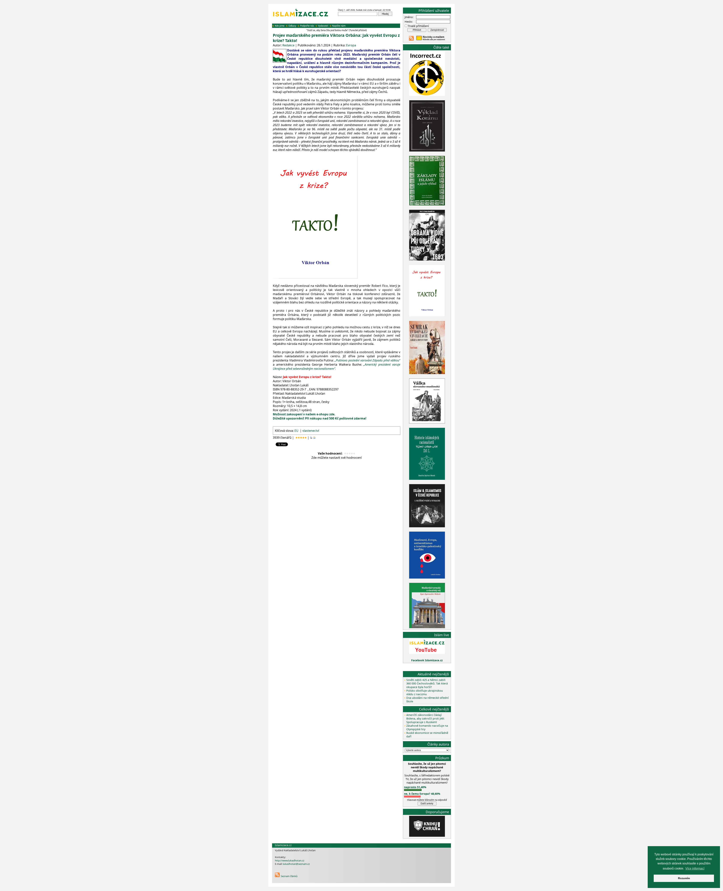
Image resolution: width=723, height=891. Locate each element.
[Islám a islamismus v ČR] (427, 526)
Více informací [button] (694, 868)
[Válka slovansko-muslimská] (427, 422)
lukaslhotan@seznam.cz (296, 864)
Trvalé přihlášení (418, 26)
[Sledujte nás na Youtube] (427, 653)
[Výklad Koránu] (427, 150)
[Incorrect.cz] (427, 95)
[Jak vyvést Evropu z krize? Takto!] (427, 316)
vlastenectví (310, 431)
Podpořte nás (307, 25)
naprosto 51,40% (415, 787)
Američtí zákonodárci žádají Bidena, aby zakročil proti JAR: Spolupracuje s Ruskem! (425, 718)
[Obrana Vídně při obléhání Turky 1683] (427, 259)
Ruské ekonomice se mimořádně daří (427, 734)
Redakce (288, 45)
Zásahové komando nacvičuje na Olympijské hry (427, 727)
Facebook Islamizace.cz (427, 660)
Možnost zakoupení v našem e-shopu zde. (304, 414)
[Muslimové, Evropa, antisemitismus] (427, 577)
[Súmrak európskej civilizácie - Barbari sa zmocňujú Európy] (427, 373)
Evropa (351, 45)
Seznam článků (289, 876)
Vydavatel (323, 25)
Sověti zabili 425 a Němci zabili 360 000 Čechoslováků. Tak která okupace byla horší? (427, 683)
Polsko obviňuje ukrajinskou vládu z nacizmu (424, 692)
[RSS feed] (411, 39)
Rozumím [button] (684, 878)
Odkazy (292, 25)
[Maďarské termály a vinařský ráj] (427, 627)
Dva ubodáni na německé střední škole (427, 699)
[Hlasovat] (413, 790)
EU (296, 431)
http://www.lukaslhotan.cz (289, 860)
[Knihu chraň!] (427, 835)
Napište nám (338, 25)
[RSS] (277, 876)
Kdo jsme (279, 25)
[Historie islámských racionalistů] (427, 479)
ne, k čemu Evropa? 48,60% (422, 793)
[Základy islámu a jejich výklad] (427, 205)
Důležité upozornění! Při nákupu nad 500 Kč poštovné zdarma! (320, 418)
